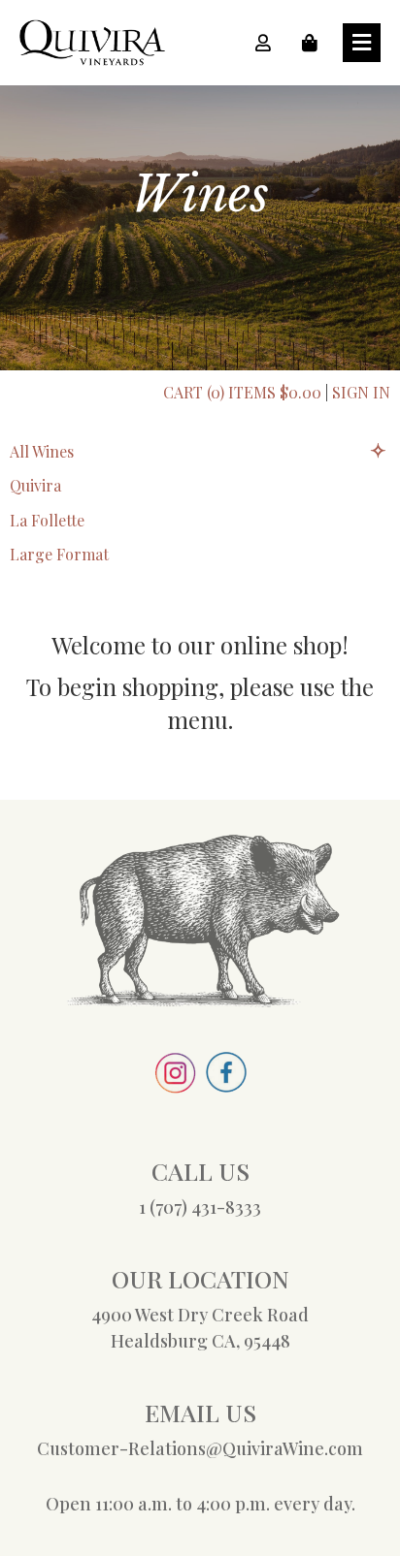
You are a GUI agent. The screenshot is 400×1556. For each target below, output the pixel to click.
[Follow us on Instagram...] (175, 1086)
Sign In (361, 392)
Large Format (59, 554)
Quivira (35, 485)
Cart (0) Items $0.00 (242, 392)
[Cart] (315, 42)
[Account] (269, 42)
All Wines (42, 451)
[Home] (92, 59)
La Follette (47, 520)
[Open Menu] (362, 42)
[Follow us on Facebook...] (226, 1085)
